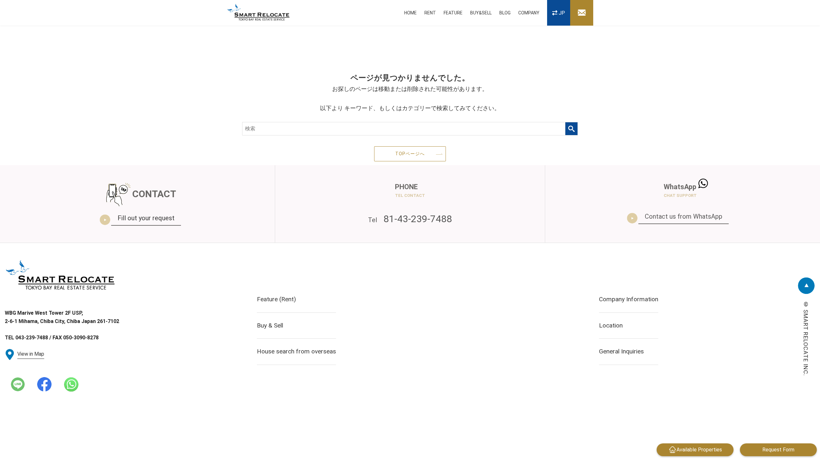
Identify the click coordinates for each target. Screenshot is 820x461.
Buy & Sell (270, 325)
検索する (571, 128)
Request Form (778, 450)
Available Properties (699, 450)
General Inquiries (621, 351)
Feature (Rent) (276, 299)
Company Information (628, 299)
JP (562, 13)
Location (611, 325)
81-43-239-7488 (410, 218)
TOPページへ (410, 153)
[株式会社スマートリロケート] (259, 13)
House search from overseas (296, 351)
